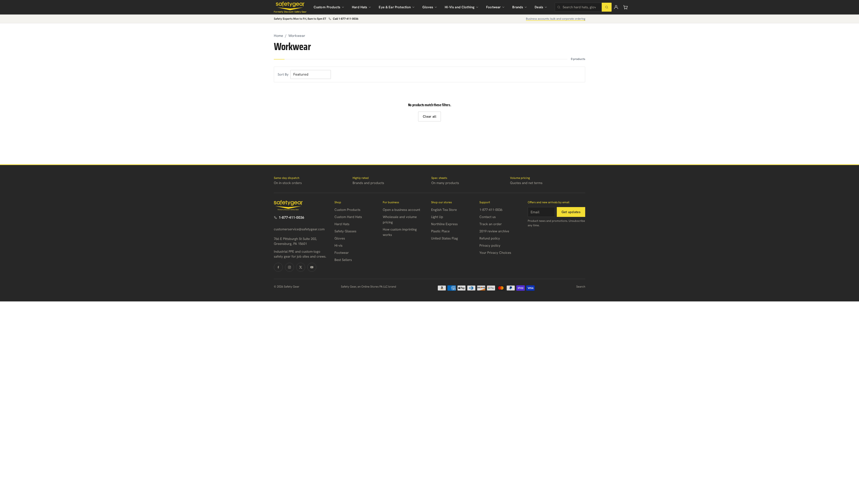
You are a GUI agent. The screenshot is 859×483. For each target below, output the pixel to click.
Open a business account (401, 210)
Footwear (493, 7)
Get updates (570, 212)
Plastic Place (440, 231)
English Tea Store (444, 210)
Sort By (283, 74)
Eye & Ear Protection (395, 7)
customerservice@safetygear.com (299, 229)
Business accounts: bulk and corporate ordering (555, 19)
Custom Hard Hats (348, 217)
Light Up (437, 217)
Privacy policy (489, 245)
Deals (539, 7)
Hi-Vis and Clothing (459, 7)
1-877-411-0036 (291, 217)
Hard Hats (359, 7)
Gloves (427, 7)
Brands (517, 7)
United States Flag (444, 238)
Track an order (490, 224)
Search (580, 286)
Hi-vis (338, 245)
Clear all (429, 116)
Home (278, 35)
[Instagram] (289, 267)
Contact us (487, 217)
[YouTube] (311, 267)
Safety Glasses (345, 231)
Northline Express (444, 224)
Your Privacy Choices (495, 252)
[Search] (607, 7)
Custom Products (327, 7)
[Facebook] (278, 267)
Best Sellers (343, 260)
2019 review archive (494, 231)
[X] (300, 267)
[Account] (616, 7)
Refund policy (489, 238)
